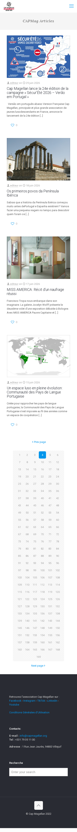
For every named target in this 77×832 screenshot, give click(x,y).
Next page (37, 665)
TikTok (41, 700)
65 (49, 527)
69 (34, 534)
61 (19, 527)
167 (50, 649)
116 (27, 591)
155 (50, 635)
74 (27, 541)
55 (19, 519)
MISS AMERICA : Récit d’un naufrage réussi (35, 291)
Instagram (29, 700)
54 (57, 512)
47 (49, 505)
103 (19, 577)
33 (34, 491)
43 (19, 505)
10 (42, 462)
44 (27, 505)
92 (27, 563)
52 (42, 512)
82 (42, 548)
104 (27, 577)
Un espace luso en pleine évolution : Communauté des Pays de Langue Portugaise (35, 392)
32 (27, 491)
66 (57, 527)
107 (50, 577)
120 (57, 591)
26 (27, 483)
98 (27, 570)
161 (50, 642)
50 (27, 512)
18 (57, 469)
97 (19, 570)
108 (57, 577)
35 (49, 491)
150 (57, 628)
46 (42, 505)
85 (19, 555)
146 (27, 628)
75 (34, 541)
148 (42, 628)
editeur (14, 82)
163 (19, 649)
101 (50, 570)
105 (35, 577)
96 (57, 563)
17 (49, 469)
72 (57, 534)
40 (42, 498)
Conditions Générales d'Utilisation (29, 712)
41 (49, 498)
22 (42, 476)
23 (49, 476)
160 (42, 642)
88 (42, 555)
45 (34, 505)
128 (27, 606)
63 (34, 527)
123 (35, 599)
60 (57, 519)
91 (19, 563)
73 (19, 541)
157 (19, 642)
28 (42, 483)
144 (57, 620)
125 (50, 599)
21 (34, 476)
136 (42, 613)
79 (19, 548)
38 (27, 498)
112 (42, 584)
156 (57, 635)
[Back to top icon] (38, 805)
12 (57, 462)
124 (42, 599)
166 (42, 649)
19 (19, 476)
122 (27, 599)
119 (50, 591)
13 (19, 469)
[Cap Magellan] (9, 6)
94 (42, 563)
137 (50, 613)
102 (57, 570)
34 (42, 491)
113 (50, 584)
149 (50, 628)
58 (42, 519)
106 (42, 577)
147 (35, 628)
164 (27, 649)
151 (19, 635)
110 (27, 584)
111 (35, 584)
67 (19, 534)
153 (35, 635)
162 (57, 642)
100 (42, 570)
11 (49, 462)
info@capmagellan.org (33, 735)
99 (34, 570)
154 (42, 635)
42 (57, 498)
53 (49, 512)
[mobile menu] (71, 6)
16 (42, 469)
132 (57, 606)
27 (34, 483)
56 (27, 519)
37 (19, 498)
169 (38, 656)
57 (34, 519)
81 (34, 548)
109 (19, 584)
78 (57, 541)
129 (35, 606)
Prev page (40, 441)
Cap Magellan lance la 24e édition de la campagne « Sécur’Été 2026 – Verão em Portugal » (37, 92)
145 (19, 628)
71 (49, 534)
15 (34, 469)
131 (50, 606)
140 (27, 620)
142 (42, 620)
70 (42, 534)
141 (35, 620)
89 (49, 555)
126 (57, 599)
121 (19, 599)
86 (27, 555)
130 (42, 606)
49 (19, 512)
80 (27, 548)
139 (19, 620)
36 (57, 491)
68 (27, 534)
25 (19, 483)
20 (27, 476)
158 (27, 642)
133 (19, 613)
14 (27, 469)
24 (57, 476)
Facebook (15, 700)
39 (34, 498)
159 (35, 642)
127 (19, 606)
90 (57, 555)
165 (35, 649)
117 (35, 591)
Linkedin (52, 700)
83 (49, 548)
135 (35, 613)
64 (42, 527)
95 (49, 563)
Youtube (14, 704)
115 (19, 591)
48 (57, 505)
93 (34, 563)
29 (49, 483)
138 (57, 613)
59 (49, 519)
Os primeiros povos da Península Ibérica (33, 193)
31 (19, 491)
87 (34, 555)
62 (27, 527)
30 (57, 483)
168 (57, 649)
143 (50, 620)
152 (27, 635)
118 (42, 591)
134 (27, 613)
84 (57, 548)
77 (49, 541)
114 (57, 584)
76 (42, 541)
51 (34, 512)
